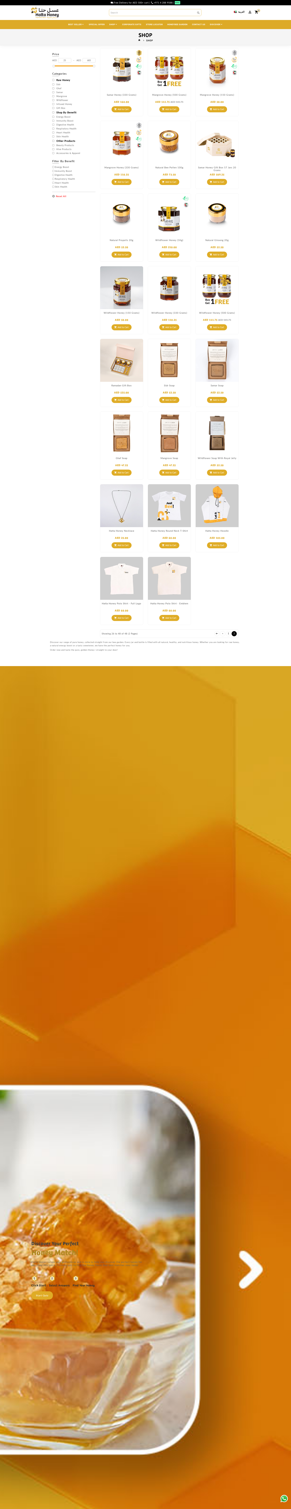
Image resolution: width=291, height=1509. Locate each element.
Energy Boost (63, 117)
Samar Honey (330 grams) (121, 94)
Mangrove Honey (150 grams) (217, 94)
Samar (59, 92)
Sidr (58, 84)
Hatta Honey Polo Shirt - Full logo (121, 603)
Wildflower (62, 100)
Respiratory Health (66, 128)
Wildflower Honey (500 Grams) (217, 312)
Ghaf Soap (121, 458)
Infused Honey (64, 104)
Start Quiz (42, 1295)
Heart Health (63, 132)
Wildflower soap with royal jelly (217, 458)
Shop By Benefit (66, 112)
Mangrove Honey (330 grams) (121, 167)
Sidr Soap (169, 385)
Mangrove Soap (169, 458)
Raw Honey (63, 80)
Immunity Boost (65, 120)
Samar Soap (217, 385)
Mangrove (61, 96)
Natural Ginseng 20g (217, 240)
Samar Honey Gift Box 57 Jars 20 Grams (217, 169)
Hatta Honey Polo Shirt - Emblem (169, 603)
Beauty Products (65, 145)
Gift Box (60, 108)
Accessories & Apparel (68, 153)
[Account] (250, 12)
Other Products (65, 141)
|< (216, 633)
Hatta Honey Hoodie (217, 530)
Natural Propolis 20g (121, 240)
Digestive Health (65, 124)
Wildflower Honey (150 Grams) (121, 312)
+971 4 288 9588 (163, 2)
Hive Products (64, 149)
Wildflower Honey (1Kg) (169, 240)
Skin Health (62, 136)
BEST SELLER (75, 24)
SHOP (112, 24)
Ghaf (59, 88)
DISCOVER (215, 24)
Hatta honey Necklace (121, 530)
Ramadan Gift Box (121, 385)
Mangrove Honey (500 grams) (169, 94)
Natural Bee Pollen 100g (169, 167)
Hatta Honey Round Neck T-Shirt (169, 530)
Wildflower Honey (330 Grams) (169, 312)
